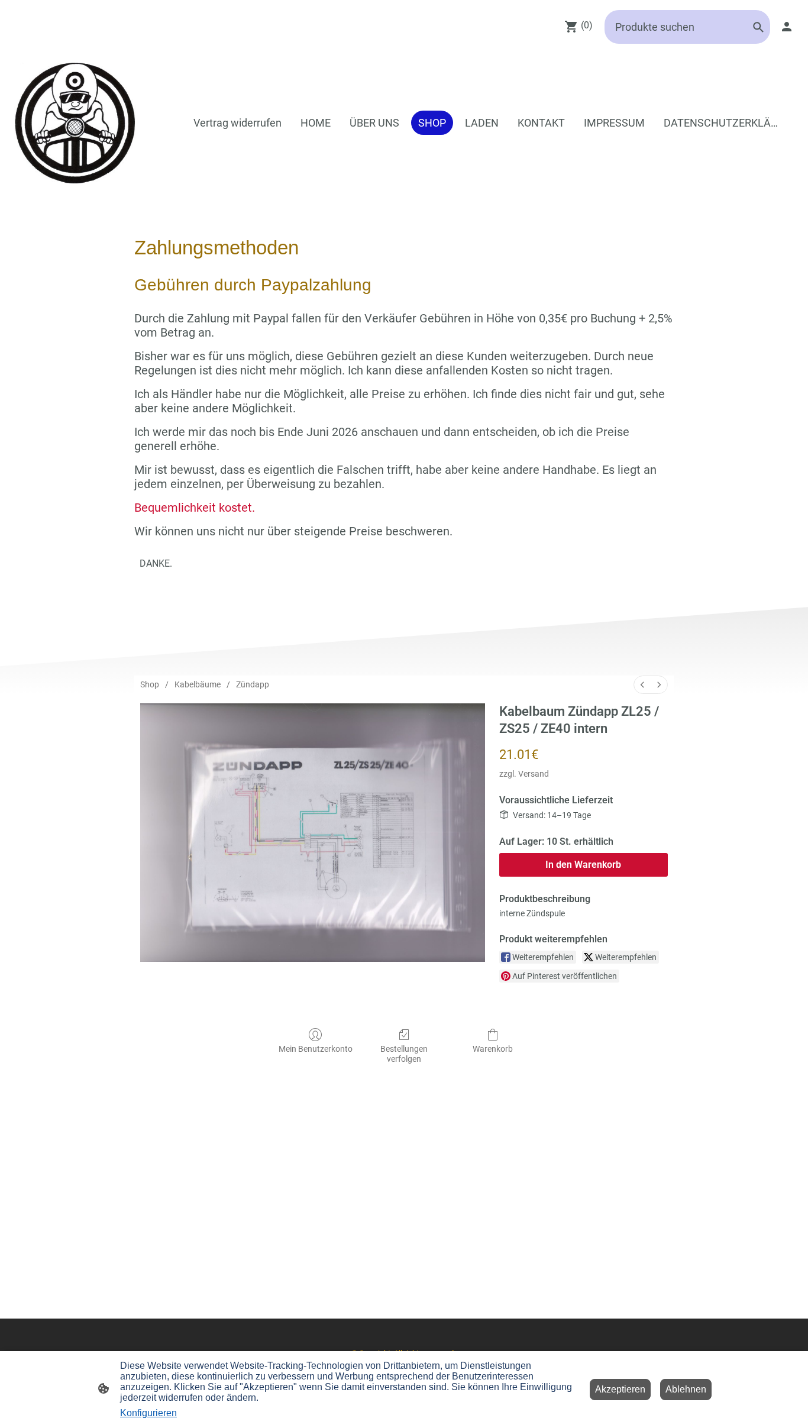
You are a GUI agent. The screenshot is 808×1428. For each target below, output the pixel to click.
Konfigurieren (148, 1413)
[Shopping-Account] (787, 27)
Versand (533, 773)
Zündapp (252, 684)
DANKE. (156, 563)
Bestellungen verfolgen (404, 1054)
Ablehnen (685, 1389)
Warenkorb (493, 1049)
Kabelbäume (197, 684)
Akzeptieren (620, 1389)
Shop (149, 684)
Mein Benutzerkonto (316, 1049)
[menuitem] (642, 684)
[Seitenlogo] (75, 123)
